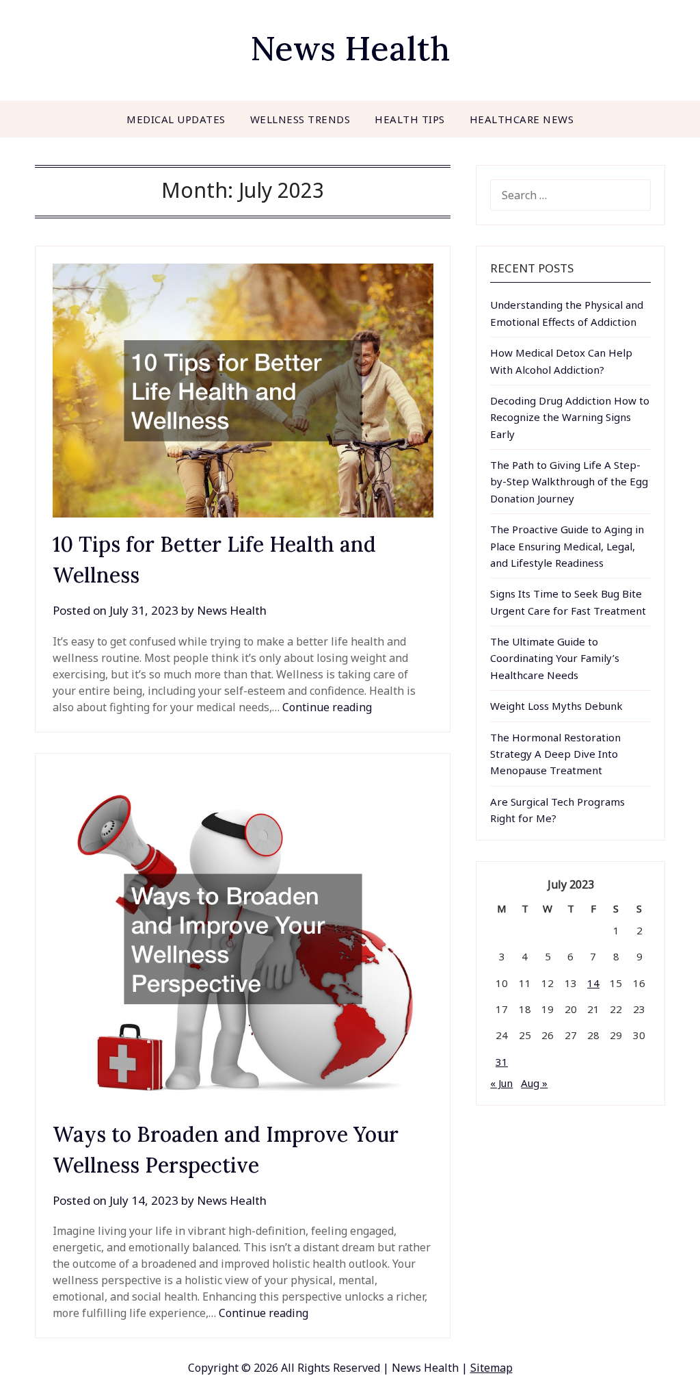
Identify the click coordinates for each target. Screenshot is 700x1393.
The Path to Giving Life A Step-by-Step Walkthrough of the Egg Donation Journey (569, 481)
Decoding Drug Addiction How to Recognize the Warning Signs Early (569, 417)
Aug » (534, 1083)
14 (593, 983)
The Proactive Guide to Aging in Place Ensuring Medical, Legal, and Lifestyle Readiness (567, 546)
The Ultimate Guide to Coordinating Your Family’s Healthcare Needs (554, 658)
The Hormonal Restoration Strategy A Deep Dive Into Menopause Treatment (555, 754)
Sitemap (491, 1367)
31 (502, 1062)
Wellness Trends (300, 119)
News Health (350, 48)
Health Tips (410, 119)
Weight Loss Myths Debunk (556, 706)
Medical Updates (176, 119)
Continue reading (327, 707)
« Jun (501, 1083)
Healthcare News (522, 119)
